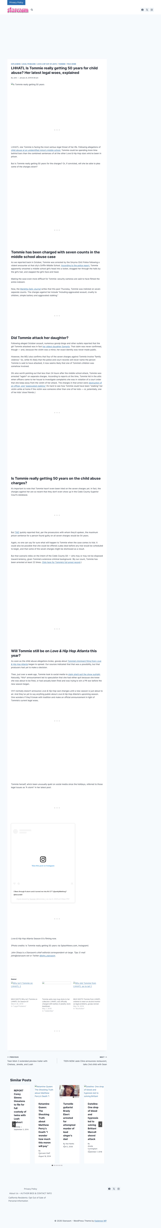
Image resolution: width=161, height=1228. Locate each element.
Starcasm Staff (44, 1153)
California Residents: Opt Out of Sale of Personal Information (27, 1199)
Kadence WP (101, 1221)
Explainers (16, 64)
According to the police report (75, 265)
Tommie (32, 899)
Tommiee (61, 64)
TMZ (17, 532)
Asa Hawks (70, 1144)
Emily (18, 1127)
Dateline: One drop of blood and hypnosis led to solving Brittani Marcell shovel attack (93, 1121)
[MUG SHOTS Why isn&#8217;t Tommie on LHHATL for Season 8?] (25, 990)
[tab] (52, 1165)
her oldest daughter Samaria (56, 346)
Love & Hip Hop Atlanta (47, 64)
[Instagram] (152, 10)
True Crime (71, 64)
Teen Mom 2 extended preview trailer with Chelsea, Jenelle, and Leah (27, 1061)
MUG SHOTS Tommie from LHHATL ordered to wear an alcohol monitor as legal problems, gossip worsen (86, 1001)
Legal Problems (29, 64)
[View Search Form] (32, 10)
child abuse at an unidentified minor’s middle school (35, 150)
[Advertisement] (80, 32)
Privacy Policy (16, 2)
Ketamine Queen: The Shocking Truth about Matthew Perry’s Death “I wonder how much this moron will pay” (45, 1125)
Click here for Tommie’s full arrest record (61, 562)
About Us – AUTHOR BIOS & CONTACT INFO (30, 1193)
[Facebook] (142, 10)
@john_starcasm (47, 956)
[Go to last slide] (14, 1124)
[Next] (100, 1124)
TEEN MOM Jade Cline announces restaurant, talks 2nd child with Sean (85, 1061)
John (15, 78)
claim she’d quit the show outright (84, 674)
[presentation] (45, 1091)
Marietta (30, 289)
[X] (147, 10)
